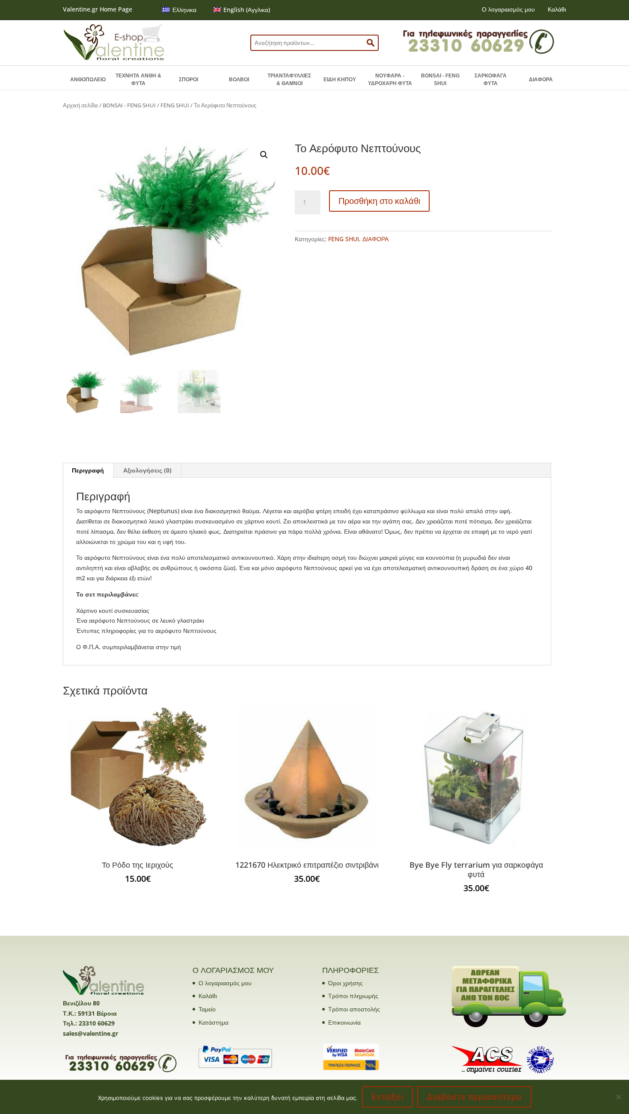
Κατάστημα (213, 1022)
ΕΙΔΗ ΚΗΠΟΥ (339, 80)
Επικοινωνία (344, 1022)
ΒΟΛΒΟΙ (239, 80)
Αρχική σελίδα (80, 105)
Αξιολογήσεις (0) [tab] (147, 470)
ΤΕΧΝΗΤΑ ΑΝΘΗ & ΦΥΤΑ (138, 79)
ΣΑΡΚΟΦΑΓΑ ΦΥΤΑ (491, 79)
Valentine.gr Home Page (97, 9)
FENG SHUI (174, 105)
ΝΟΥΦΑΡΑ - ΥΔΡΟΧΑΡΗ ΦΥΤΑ (390, 79)
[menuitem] (179, 9)
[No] (618, 1097)
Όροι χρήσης (345, 983)
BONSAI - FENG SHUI (440, 79)
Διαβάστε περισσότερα (474, 1097)
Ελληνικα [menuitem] (184, 10)
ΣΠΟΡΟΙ (188, 80)
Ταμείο (207, 1009)
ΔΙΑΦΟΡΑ (541, 80)
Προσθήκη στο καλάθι (379, 201)
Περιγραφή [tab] (88, 470)
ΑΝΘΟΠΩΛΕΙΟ (88, 80)
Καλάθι (557, 9)
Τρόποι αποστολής (354, 1009)
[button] (264, 155)
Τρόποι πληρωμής (353, 996)
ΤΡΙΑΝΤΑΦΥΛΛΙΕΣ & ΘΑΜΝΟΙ (289, 79)
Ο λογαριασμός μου (508, 9)
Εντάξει (387, 1097)
